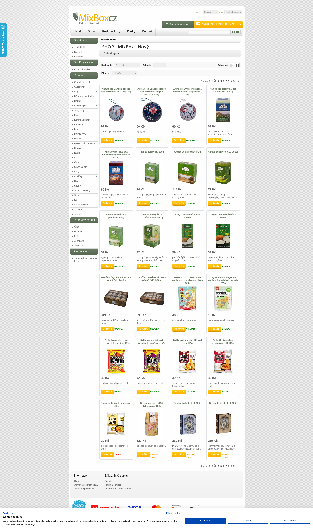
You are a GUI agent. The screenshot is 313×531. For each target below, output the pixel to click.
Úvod (77, 31)
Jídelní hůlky (80, 47)
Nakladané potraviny (84, 143)
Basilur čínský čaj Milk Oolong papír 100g (151, 404)
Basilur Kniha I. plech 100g (187, 403)
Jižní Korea (79, 245)
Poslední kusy (111, 31)
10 (234, 81)
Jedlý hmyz (79, 110)
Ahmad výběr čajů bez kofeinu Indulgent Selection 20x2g (116, 155)
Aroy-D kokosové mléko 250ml (223, 216)
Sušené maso (81, 204)
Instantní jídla (80, 105)
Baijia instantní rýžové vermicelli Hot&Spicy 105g (151, 342)
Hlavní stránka (108, 39)
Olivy (76, 171)
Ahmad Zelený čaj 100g (152, 152)
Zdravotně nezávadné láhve (85, 259)
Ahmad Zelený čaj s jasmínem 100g (116, 216)
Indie (76, 236)
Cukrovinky (79, 87)
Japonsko (79, 241)
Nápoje (78, 148)
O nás (91, 31)
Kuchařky (79, 52)
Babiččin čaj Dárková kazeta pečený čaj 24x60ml (151, 279)
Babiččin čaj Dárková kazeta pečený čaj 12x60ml (116, 279)
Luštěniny (79, 124)
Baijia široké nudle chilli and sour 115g (187, 342)
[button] (8, 513)
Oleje (77, 162)
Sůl (76, 200)
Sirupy (77, 186)
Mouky (77, 138)
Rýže (76, 181)
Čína (76, 227)
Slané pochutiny (82, 190)
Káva (76, 115)
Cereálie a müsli (82, 82)
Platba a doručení (113, 485)
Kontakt (147, 31)
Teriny (77, 214)
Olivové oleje (80, 167)
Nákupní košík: (209, 24)
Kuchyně (78, 56)
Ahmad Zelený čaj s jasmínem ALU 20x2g (152, 216)
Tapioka (78, 209)
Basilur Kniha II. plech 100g (223, 403)
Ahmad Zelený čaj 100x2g (187, 152)
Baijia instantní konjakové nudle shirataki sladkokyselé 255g (223, 280)
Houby (77, 101)
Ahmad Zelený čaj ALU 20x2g (223, 152)
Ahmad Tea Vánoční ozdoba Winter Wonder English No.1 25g (187, 92)
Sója (76, 195)
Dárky (131, 31)
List (232, 65)
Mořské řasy (80, 134)
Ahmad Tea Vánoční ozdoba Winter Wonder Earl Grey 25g (116, 90)
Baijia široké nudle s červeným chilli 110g (223, 342)
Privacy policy (173, 513)
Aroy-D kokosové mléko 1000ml (187, 216)
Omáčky (78, 176)
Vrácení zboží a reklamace (118, 488)
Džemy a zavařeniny (84, 96)
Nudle (77, 153)
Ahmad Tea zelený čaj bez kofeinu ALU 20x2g (223, 90)
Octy (76, 157)
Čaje (76, 91)
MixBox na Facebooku (177, 24)
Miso (76, 129)
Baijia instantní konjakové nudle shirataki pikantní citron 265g (187, 280)
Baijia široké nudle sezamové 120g (116, 404)
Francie (78, 231)
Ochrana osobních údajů (86, 485)
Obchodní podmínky (84, 488)
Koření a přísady (82, 120)
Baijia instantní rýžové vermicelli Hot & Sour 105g (116, 342)
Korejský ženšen (82, 69)
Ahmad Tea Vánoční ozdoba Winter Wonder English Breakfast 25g (151, 92)
